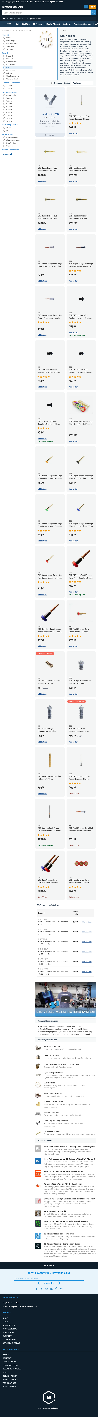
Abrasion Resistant (13, 140)
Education (8, 1332)
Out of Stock (74, 794)
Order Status (10, 1362)
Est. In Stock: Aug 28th (45, 845)
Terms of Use (9, 1383)
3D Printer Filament (52, 24)
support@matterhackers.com (20, 1306)
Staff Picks (26, 24)
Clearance (58, 83)
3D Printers (37, 24)
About (6, 1354)
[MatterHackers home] (12, 7)
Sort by (67, 83)
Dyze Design (10, 64)
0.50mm (9, 107)
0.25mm (9, 101)
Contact (7, 1358)
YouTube (61, 1288)
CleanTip (9, 59)
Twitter (41, 1288)
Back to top (49, 1265)
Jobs (5, 1372)
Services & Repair (11, 1343)
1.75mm (9, 86)
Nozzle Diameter (9, 92)
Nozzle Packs (11, 95)
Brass (8, 38)
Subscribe (49, 1283)
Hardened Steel (11, 43)
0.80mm (9, 112)
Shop (5, 1318)
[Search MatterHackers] (93, 12)
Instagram (46, 1288)
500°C (8, 131)
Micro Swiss (10, 70)
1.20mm (9, 118)
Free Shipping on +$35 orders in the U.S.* (17, 2)
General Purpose (12, 137)
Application (7, 134)
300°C (8, 128)
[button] (49, 19)
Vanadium (10, 46)
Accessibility (9, 1387)
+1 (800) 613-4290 (56, 2)
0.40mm (9, 104)
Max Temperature (10, 125)
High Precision (11, 143)
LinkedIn (51, 1288)
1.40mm (9, 121)
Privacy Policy (10, 1379)
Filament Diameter (11, 83)
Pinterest (56, 1288)
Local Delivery (10, 1365)
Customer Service (42, 2)
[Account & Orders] (86, 7)
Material (6, 35)
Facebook (36, 1288)
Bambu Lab (67, 24)
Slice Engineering (12, 76)
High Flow (10, 146)
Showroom (9, 1325)
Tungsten (9, 49)
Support (7, 1336)
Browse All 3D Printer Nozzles (16, 30)
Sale (17, 24)
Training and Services (82, 24)
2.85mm (9, 88)
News (5, 1322)
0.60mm (9, 110)
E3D (7, 67)
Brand (64, 31)
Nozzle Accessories (10, 150)
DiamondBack (11, 62)
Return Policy (10, 1376)
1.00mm (9, 115)
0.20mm (9, 98)
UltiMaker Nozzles (12, 79)
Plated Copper (11, 41)
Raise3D (9, 73)
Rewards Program (12, 1369)
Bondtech (9, 56)
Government (9, 1339)
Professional (10, 1329)
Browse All (7, 154)
